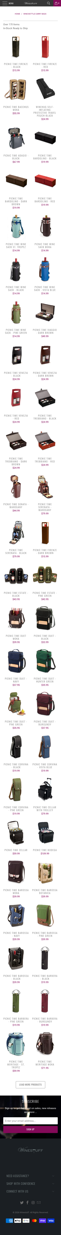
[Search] (50, 3)
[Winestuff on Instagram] (33, 1203)
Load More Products (30, 1084)
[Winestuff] (30, 3)
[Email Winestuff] (38, 1203)
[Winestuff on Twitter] (22, 1203)
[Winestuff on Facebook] (27, 1203)
